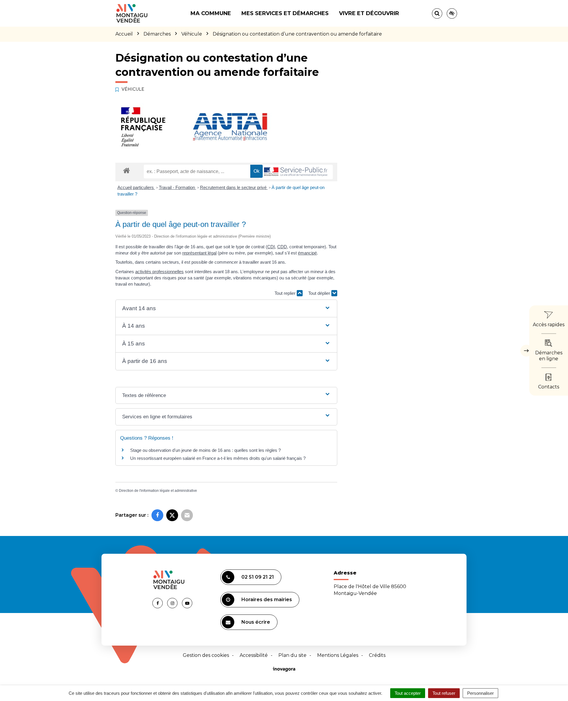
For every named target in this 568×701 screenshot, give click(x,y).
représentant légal (199, 252)
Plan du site (292, 655)
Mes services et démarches (285, 13)
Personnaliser (480, 693)
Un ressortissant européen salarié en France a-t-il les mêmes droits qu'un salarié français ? (218, 458)
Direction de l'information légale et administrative (158, 491)
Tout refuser (444, 693)
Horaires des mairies (266, 599)
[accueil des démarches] (126, 170)
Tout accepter (408, 693)
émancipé (307, 252)
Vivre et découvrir (369, 13)
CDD (282, 246)
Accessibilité (254, 655)
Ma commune (211, 13)
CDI (271, 246)
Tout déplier (319, 293)
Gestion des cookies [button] (206, 655)
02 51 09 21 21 (257, 577)
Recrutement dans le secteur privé (234, 187)
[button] (226, 308)
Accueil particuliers (136, 187)
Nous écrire (255, 622)
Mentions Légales (337, 655)
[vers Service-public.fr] (296, 172)
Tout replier (286, 293)
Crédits (377, 655)
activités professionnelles (159, 271)
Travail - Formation (177, 187)
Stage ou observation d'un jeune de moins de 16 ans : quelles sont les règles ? (205, 450)
